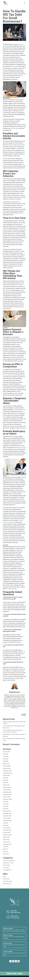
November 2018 (7, 830)
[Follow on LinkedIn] (13, 961)
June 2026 (6, 756)
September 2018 (7, 835)
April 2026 (5, 761)
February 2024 (7, 811)
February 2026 (7, 766)
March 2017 (6, 854)
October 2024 (7, 797)
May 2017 (5, 849)
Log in (4, 876)
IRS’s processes (14, 66)
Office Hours (14, 916)
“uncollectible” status (19, 409)
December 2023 (7, 813)
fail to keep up (15, 128)
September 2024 (7, 799)
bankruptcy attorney (20, 447)
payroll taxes (6, 290)
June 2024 (6, 804)
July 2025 (5, 778)
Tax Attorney (6, 865)
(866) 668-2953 (15, 912)
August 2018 (6, 837)
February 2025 (7, 787)
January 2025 (6, 789)
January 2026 (6, 768)
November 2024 (7, 794)
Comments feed (7, 881)
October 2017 (6, 842)
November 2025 (7, 771)
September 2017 (7, 844)
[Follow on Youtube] (18, 961)
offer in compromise (8, 375)
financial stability (12, 589)
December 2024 (7, 792)
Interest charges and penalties (16, 145)
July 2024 (5, 801)
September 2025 (7, 773)
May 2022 (5, 825)
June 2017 (5, 846)
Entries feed (6, 879)
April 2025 (5, 782)
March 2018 (6, 839)
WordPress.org (7, 883)
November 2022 (7, 820)
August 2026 (6, 751)
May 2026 (5, 759)
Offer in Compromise (8, 860)
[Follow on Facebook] (10, 961)
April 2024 (5, 808)
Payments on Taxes (8, 863)
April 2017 (5, 851)
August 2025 (6, 775)
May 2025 (5, 780)
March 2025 (6, 785)
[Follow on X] (16, 961)
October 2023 (6, 818)
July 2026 (5, 754)
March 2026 (6, 763)
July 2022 (5, 823)
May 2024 (5, 806)
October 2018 (6, 832)
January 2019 (6, 828)
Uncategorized (7, 870)
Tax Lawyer (6, 867)
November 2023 (7, 816)
